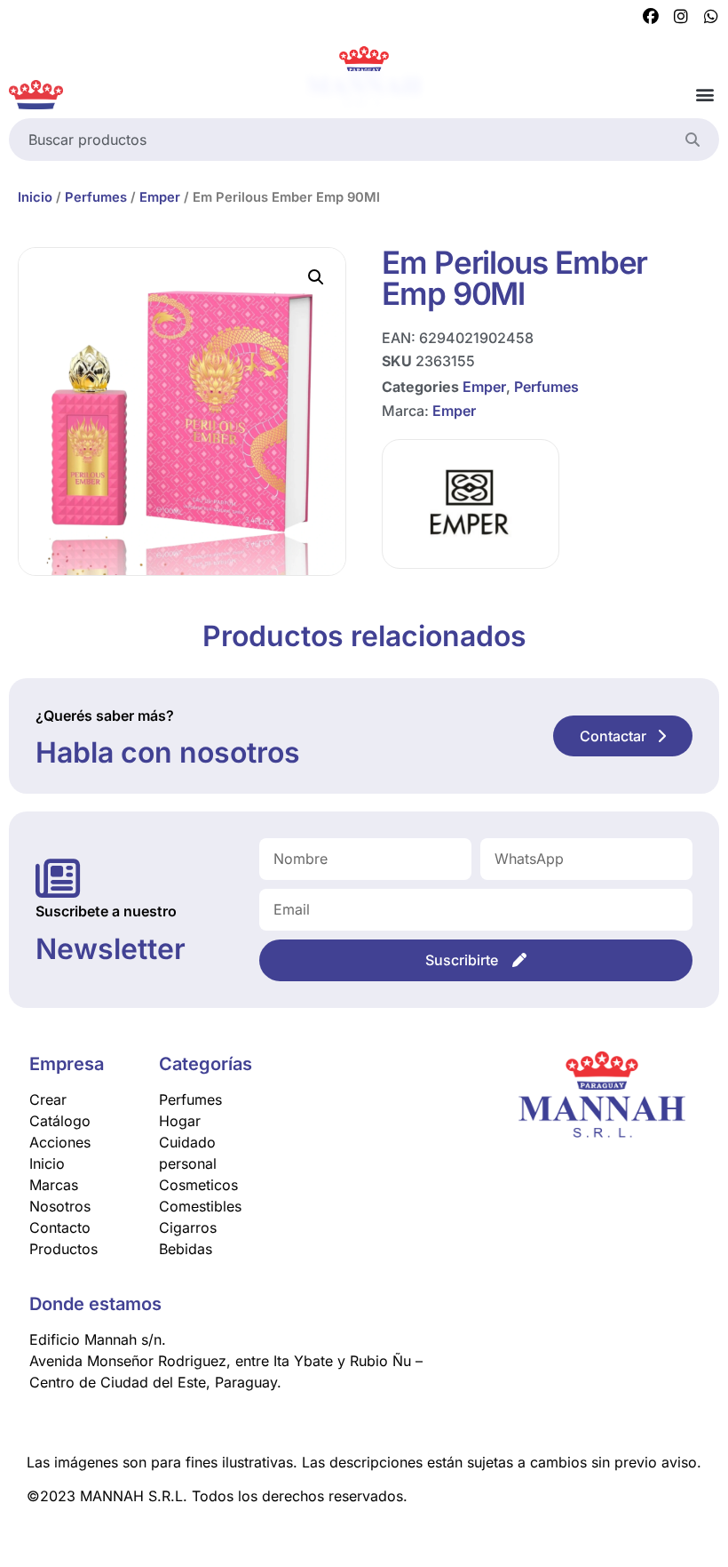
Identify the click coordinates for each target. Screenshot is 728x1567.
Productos (63, 1249)
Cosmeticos (198, 1185)
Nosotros (60, 1206)
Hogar (180, 1121)
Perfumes (96, 197)
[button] (704, 94)
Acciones (60, 1142)
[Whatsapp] (711, 17)
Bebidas (185, 1249)
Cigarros (188, 1227)
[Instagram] (681, 17)
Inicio (35, 197)
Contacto (60, 1227)
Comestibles (200, 1206)
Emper (159, 197)
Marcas (53, 1185)
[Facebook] (651, 17)
